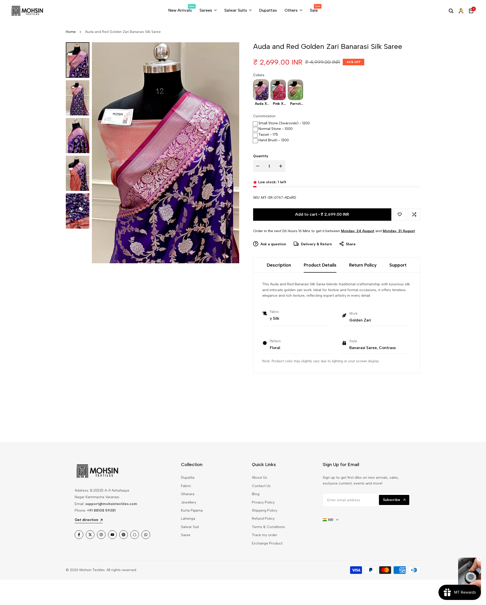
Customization (264, 116)
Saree (185, 535)
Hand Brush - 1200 (273, 140)
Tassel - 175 (268, 134)
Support (398, 265)
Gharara (187, 494)
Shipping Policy (264, 510)
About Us (259, 477)
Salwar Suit (190, 527)
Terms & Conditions (268, 527)
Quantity (260, 156)
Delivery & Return (316, 244)
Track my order (264, 535)
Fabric (186, 486)
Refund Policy (263, 518)
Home (71, 32)
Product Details (320, 265)
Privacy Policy (263, 502)
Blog (255, 494)
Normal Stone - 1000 (275, 129)
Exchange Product (267, 543)
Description (279, 265)
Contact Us (261, 486)
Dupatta (187, 477)
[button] (399, 214)
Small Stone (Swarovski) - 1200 (284, 123)
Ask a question (272, 244)
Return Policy (363, 265)
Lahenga (188, 518)
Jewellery (188, 502)
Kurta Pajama (192, 510)
